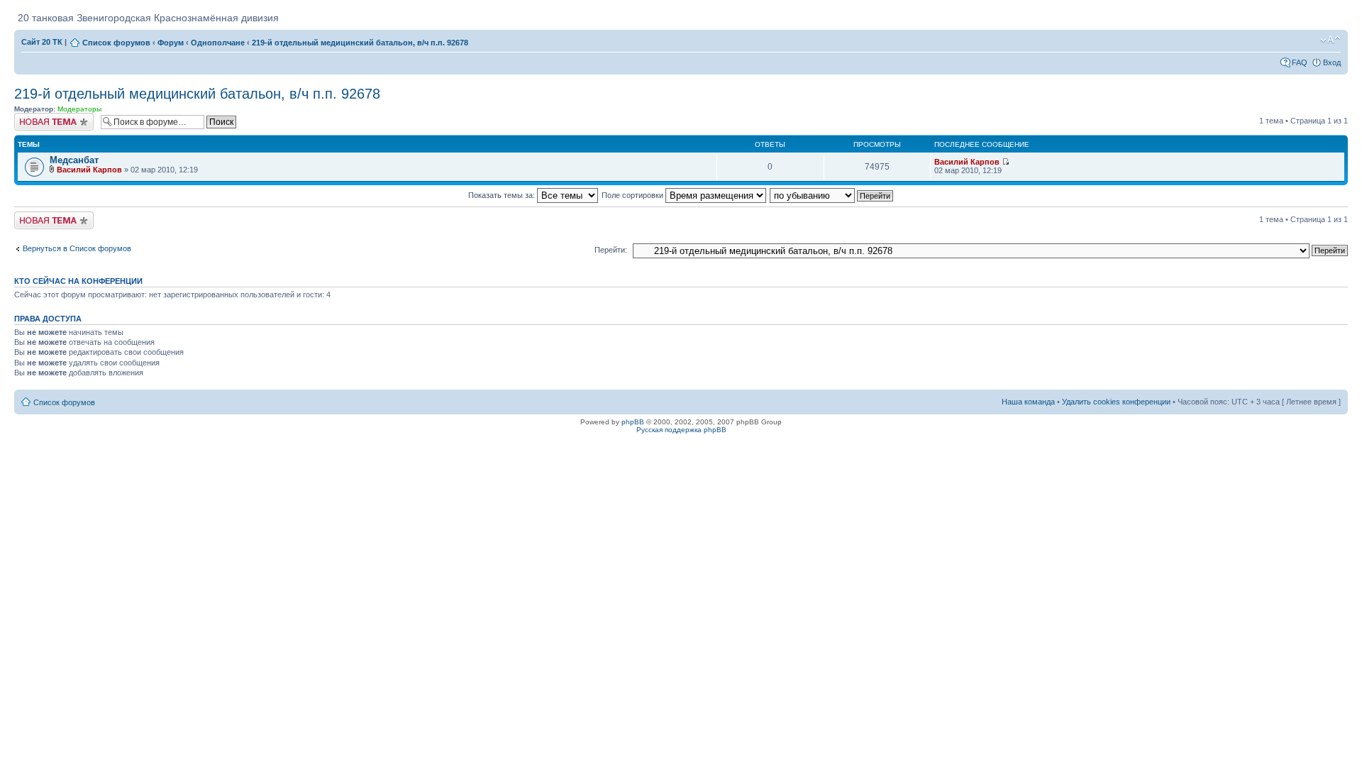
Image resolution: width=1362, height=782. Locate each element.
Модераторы (79, 109)
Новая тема (35, 117)
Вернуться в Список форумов (77, 248)
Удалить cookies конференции (1116, 401)
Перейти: (610, 250)
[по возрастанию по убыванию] (832, 195)
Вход (1332, 62)
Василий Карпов (89, 169)
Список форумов (116, 42)
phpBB (632, 422)
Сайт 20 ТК (41, 42)
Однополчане (218, 42)
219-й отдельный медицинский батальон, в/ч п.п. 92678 (360, 42)
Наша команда (1028, 401)
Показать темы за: (502, 195)
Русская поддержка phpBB (681, 430)
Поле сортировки (633, 195)
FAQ (1299, 62)
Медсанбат (74, 160)
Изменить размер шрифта (1330, 39)
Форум (170, 42)
